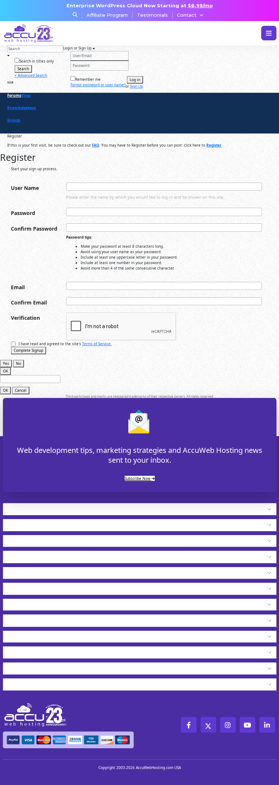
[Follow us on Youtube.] (247, 725)
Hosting (16, 507)
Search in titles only (36, 61)
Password (23, 213)
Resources (20, 650)
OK (5, 371)
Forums (14, 95)
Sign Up (136, 86)
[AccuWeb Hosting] (30, 33)
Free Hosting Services (38, 619)
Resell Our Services (34, 587)
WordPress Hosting (34, 555)
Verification (25, 317)
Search (23, 68)
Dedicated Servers (32, 603)
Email (18, 287)
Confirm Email (29, 302)
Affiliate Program (107, 15)
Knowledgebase (21, 107)
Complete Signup (28, 350)
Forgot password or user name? (97, 84)
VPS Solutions (25, 571)
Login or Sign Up (78, 48)
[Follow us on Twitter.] (208, 725)
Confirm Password (34, 228)
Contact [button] (187, 15)
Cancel (21, 390)
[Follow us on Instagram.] (228, 725)
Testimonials (152, 15)
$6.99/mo (200, 5)
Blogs (26, 95)
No (18, 363)
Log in (135, 79)
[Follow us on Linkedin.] (267, 725)
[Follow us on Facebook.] (189, 725)
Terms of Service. (97, 343)
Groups (13, 120)
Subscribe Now (138, 478)
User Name (25, 187)
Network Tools (26, 667)
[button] (152, 509)
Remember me (88, 79)
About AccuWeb (28, 682)
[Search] (10, 82)
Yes (6, 363)
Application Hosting (35, 539)
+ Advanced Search (31, 75)
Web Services (24, 635)
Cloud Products (27, 523)
